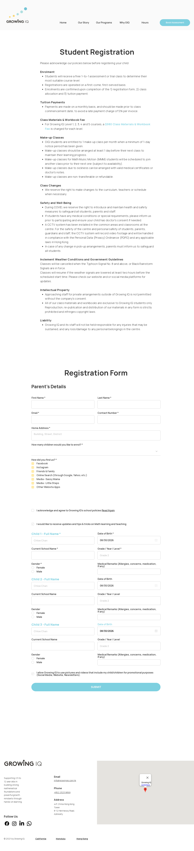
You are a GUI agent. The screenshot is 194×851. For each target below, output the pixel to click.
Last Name (104, 398)
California (40, 838)
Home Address (40, 428)
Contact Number (107, 413)
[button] (104, 22)
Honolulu (60, 838)
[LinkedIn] (22, 823)
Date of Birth (106, 533)
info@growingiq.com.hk (65, 780)
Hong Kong (82, 838)
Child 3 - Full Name (45, 624)
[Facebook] (7, 823)
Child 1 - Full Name (45, 533)
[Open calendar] (156, 540)
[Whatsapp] (29, 823)
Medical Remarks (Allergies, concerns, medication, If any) (127, 565)
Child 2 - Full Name (45, 579)
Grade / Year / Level (109, 548)
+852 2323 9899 (62, 792)
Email (35, 413)
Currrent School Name (44, 639)
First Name (38, 398)
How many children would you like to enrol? (56, 444)
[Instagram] (14, 823)
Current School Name (44, 548)
